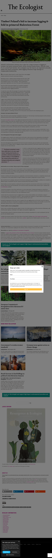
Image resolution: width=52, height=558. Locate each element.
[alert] (10, 548)
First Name (12, 278)
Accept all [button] (6, 552)
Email (11, 274)
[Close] (42, 266)
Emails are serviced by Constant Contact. (18, 286)
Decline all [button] (15, 552)
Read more (7, 549)
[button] (11, 554)
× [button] (18, 541)
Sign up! (26, 289)
